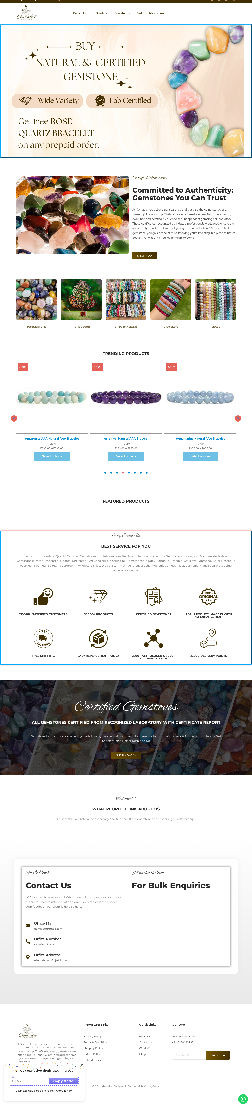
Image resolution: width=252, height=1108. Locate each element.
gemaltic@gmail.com (184, 1036)
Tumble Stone (36, 326)
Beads (215, 326)
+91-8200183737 (182, 1042)
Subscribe (218, 1055)
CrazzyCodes (151, 1086)
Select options (52, 456)
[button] (12, 90)
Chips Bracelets (126, 326)
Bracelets (171, 326)
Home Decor (81, 326)
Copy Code (63, 1081)
